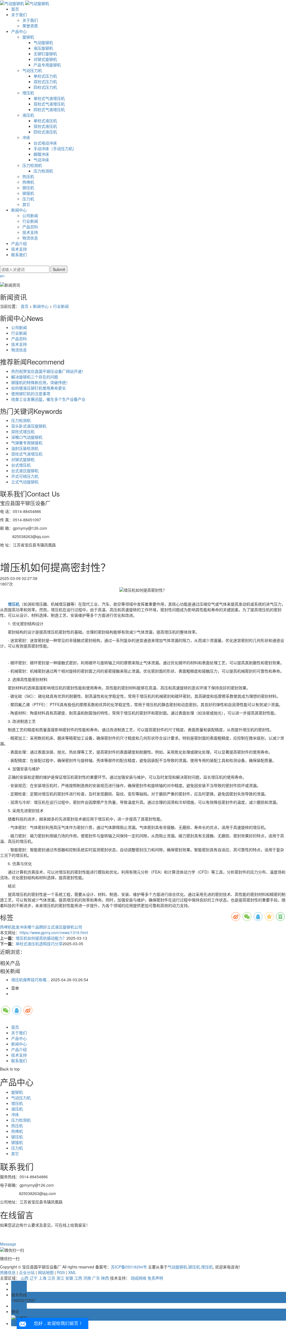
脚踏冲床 (41, 154)
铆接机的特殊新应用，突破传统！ (40, 382)
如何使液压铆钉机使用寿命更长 (38, 388)
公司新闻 (30, 215)
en (2, 276)
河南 (87, 1278)
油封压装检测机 (25, 448)
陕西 (105, 1278)
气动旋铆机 (43, 42)
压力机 (28, 198)
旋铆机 (28, 37)
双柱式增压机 (23, 431)
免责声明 (155, 1278)
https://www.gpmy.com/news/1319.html (54, 932)
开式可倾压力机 (25, 476)
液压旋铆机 (43, 48)
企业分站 (27, 1272)
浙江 (60, 1278)
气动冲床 (41, 159)
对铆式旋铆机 (45, 59)
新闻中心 (19, 210)
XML (72, 1272)
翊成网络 (138, 1278)
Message (8, 1244)
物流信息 (30, 238)
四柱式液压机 (45, 132)
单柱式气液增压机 (49, 98)
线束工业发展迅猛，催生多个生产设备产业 (48, 399)
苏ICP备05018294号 (129, 1267)
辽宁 (33, 1278)
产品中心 (19, 31)
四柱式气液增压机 (49, 109)
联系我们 (19, 254)
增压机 (28, 92)
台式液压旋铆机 (25, 470)
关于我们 (19, 14)
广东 (96, 1278)
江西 (78, 1278)
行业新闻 (30, 221)
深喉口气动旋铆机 (26, 437)
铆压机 (28, 187)
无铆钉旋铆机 (45, 53)
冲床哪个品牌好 (33, 927)
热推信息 (8, 1272)
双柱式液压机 (45, 126)
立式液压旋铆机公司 (64, 927)
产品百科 (30, 226)
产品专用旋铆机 (47, 65)
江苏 (51, 1278)
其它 (26, 204)
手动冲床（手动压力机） (55, 148)
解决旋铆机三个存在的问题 (34, 377)
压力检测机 (32, 165)
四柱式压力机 (45, 87)
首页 (15, 9)
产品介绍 (19, 243)
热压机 (28, 176)
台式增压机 (21, 465)
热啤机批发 (10, 927)
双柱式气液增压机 (49, 104)
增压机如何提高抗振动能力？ (41, 938)
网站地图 (46, 1272)
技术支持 (30, 232)
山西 (24, 1278)
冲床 (26, 137)
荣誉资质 (30, 25)
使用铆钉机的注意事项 (30, 393)
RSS (61, 1272)
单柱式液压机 (45, 120)
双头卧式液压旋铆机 (28, 426)
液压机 (28, 115)
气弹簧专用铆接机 (26, 442)
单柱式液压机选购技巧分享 (39, 943)
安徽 (69, 1278)
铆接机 (28, 193)
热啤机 (28, 182)
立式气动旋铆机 (25, 481)
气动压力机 (32, 70)
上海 (42, 1278)
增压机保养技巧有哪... (30, 979)
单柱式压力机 (45, 76)
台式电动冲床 (45, 143)
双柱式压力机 (45, 81)
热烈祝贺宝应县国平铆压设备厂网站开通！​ (48, 371)
